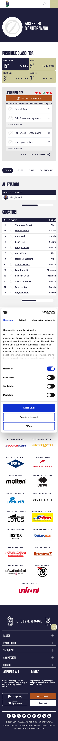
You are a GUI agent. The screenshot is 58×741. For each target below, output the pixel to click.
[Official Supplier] (15, 536)
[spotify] (49, 716)
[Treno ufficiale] (42, 464)
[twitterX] (34, 716)
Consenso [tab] (8, 320)
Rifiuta (29, 426)
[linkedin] (24, 716)
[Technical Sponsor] (42, 482)
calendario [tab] (46, 170)
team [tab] (8, 170)
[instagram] (14, 716)
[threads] (19, 716)
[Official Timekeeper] (15, 518)
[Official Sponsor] (15, 446)
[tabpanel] (29, 241)
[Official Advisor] (29, 590)
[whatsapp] (44, 716)
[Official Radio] (42, 572)
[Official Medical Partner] (15, 464)
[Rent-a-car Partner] (15, 500)
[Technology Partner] (42, 446)
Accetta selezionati (29, 417)
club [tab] (31, 170)
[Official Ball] (15, 482)
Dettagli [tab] (22, 320)
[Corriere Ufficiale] (42, 536)
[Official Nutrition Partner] (42, 518)
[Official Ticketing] (42, 500)
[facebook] (9, 716)
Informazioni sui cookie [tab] (43, 320)
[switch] (51, 377)
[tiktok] (39, 716)
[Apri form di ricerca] (44, 4)
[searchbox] (29, 3)
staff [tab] (19, 170)
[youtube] (29, 716)
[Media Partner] (15, 554)
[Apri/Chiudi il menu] (54, 4)
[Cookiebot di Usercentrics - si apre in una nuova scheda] (42, 312)
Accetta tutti (29, 408)
